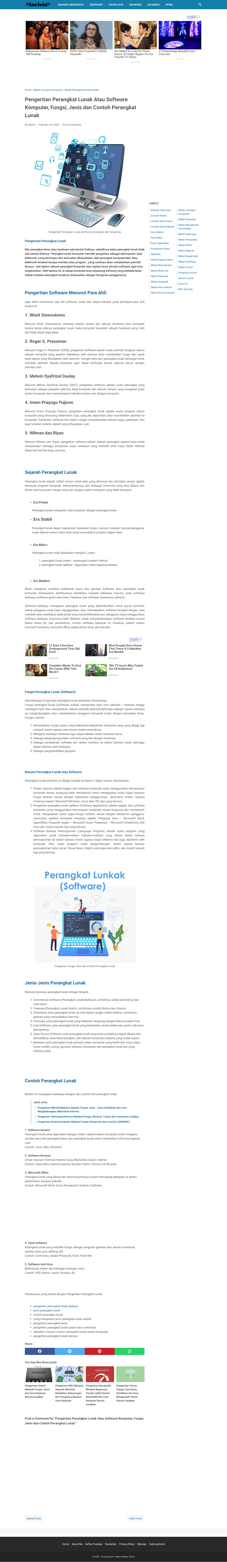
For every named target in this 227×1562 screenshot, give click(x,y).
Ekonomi (135, 4)
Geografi (96, 4)
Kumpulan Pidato (160, 248)
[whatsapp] (130, 1351)
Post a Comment (72, 124)
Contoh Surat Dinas (161, 221)
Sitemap (141, 1544)
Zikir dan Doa (185, 289)
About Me (77, 1544)
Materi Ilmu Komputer (163, 292)
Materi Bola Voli (159, 270)
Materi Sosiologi (187, 261)
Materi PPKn (185, 245)
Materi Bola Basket (161, 265)
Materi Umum (185, 267)
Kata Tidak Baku (160, 243)
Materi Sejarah (186, 250)
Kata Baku (156, 237)
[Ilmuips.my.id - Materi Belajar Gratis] (38, 4)
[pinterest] (100, 1351)
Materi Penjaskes (187, 239)
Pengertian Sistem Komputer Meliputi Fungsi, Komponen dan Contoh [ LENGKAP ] (83, 1121)
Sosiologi (116, 4)
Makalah (155, 254)
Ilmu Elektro (157, 232)
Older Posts (135, 1518)
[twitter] (70, 1351)
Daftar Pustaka (93, 1544)
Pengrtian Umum (187, 272)
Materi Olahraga (187, 234)
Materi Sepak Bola (188, 256)
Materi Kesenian (187, 219)
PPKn (169, 4)
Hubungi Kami (157, 1544)
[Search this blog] (200, 4)
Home (65, 1544)
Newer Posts (34, 1518)
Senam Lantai (185, 278)
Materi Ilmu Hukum (161, 287)
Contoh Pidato (159, 215)
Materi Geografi (159, 281)
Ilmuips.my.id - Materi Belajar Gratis (118, 1556)
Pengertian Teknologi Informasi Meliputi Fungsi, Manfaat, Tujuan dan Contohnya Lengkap (88, 1116)
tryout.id (183, 283)
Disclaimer (110, 1544)
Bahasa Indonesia (71, 4)
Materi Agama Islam (162, 259)
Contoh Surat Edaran (162, 226)
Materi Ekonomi (159, 276)
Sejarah (154, 4)
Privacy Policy (126, 1544)
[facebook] (40, 1351)
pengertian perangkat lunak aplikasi (55, 1306)
